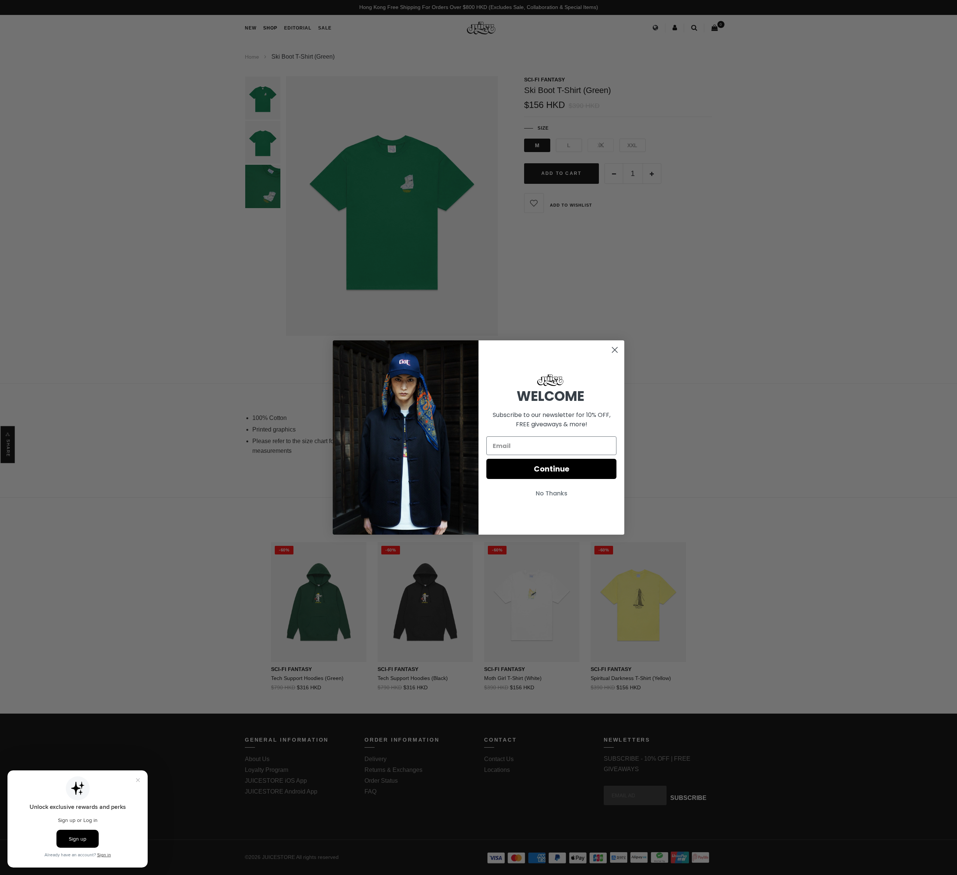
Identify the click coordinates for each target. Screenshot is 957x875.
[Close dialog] (614, 349)
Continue (551, 469)
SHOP (270, 28)
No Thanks (551, 493)
